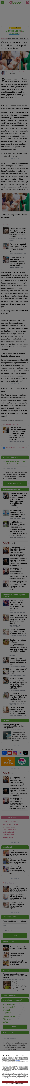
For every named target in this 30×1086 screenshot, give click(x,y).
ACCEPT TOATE (15, 1081)
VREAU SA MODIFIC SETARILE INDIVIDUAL (15, 1083)
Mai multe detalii (17, 1060)
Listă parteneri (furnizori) (5, 1078)
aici (7, 1066)
